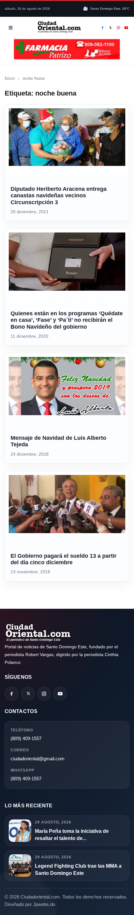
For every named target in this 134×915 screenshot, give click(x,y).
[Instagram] (118, 27)
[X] (111, 27)
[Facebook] (102, 27)
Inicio (10, 78)
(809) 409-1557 (26, 738)
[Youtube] (126, 27)
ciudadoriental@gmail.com (38, 758)
